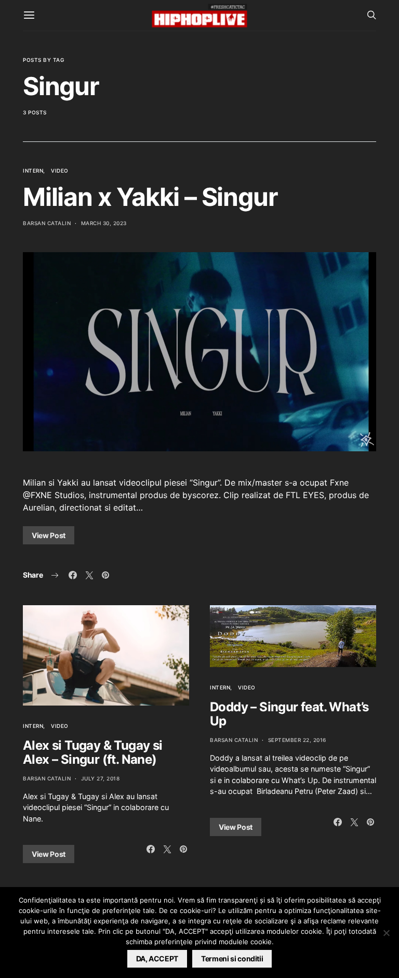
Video (60, 170)
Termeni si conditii (232, 958)
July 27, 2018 (100, 778)
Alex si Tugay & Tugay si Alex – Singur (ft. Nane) (93, 752)
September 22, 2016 (297, 740)
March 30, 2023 (104, 223)
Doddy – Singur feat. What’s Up (289, 713)
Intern (33, 170)
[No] (386, 933)
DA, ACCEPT (157, 958)
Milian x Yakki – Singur (150, 196)
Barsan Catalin (47, 223)
